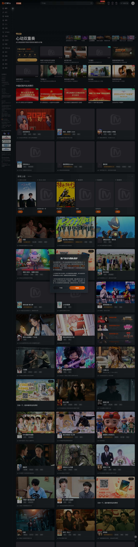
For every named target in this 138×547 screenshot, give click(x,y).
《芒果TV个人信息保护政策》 (73, 266)
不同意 (60, 287)
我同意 (77, 287)
